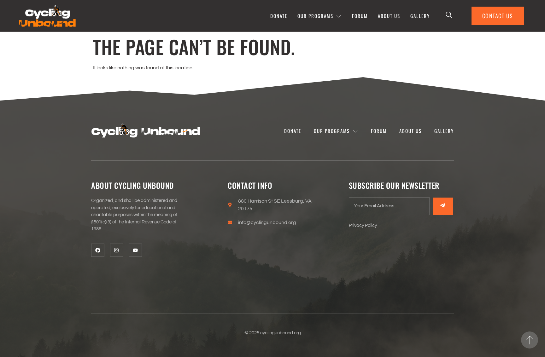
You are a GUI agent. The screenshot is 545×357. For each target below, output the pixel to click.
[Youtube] (135, 250)
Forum (360, 15)
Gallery (420, 15)
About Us (389, 15)
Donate (278, 15)
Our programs (315, 15)
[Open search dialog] (449, 15)
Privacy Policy (363, 225)
